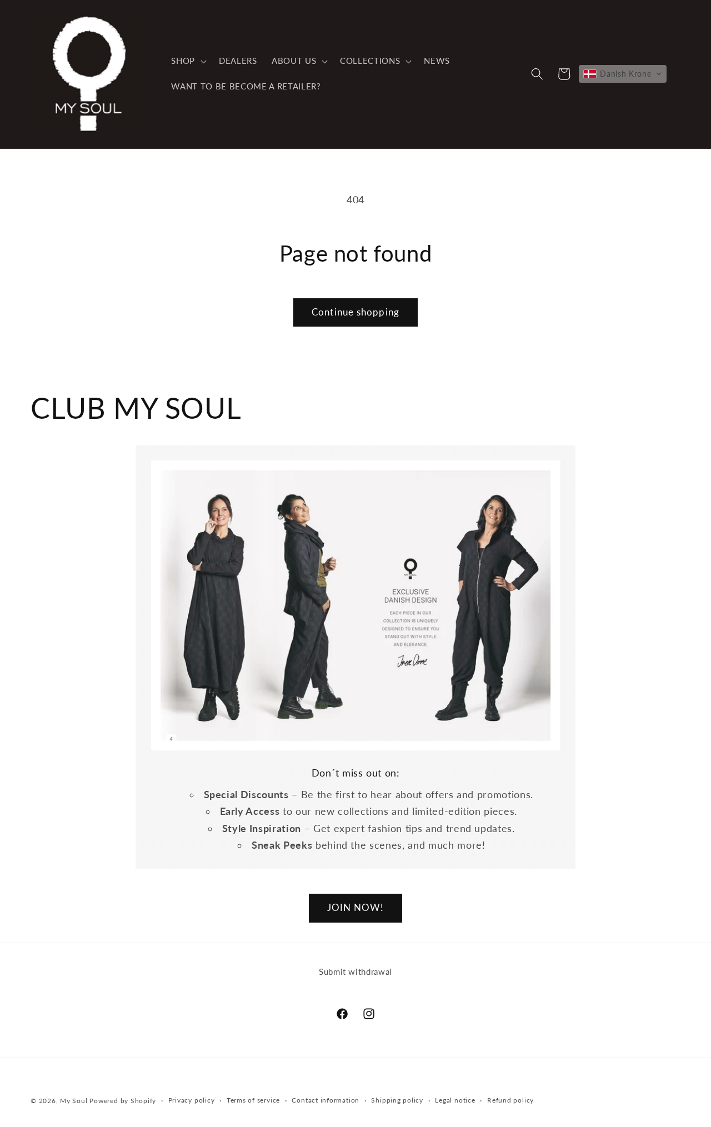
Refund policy (510, 1100)
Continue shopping (355, 312)
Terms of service (253, 1100)
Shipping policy (397, 1100)
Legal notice (455, 1100)
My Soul (73, 1100)
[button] (188, 61)
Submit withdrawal (355, 971)
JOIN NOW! (355, 907)
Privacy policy (191, 1100)
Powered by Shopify (122, 1100)
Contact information (325, 1100)
